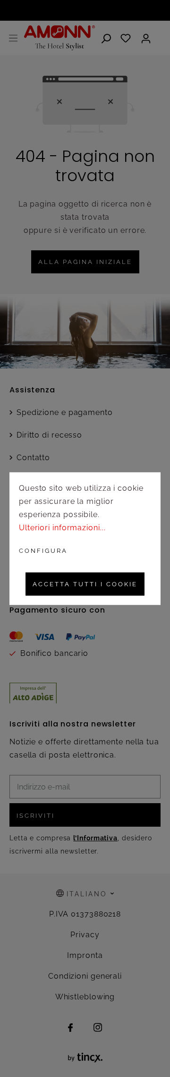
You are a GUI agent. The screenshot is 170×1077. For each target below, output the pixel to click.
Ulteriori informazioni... (62, 527)
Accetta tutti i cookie (85, 584)
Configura (43, 551)
